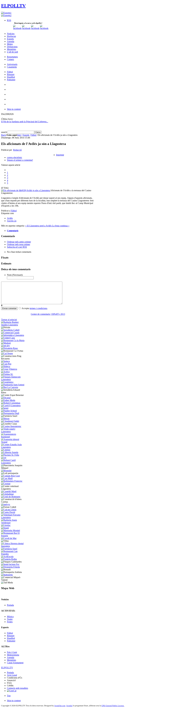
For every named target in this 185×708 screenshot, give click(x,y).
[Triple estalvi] (13, 431)
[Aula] (13, 447)
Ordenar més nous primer (18, 244)
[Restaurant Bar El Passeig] (13, 535)
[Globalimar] (7, 494)
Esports (26, 135)
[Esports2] (6, 15)
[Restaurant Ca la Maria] (12, 340)
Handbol (11, 638)
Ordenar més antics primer (19, 242)
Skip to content (14, 109)
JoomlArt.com (59, 706)
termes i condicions (38, 308)
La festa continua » (60, 225)
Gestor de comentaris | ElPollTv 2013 (48, 314)
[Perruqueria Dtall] (10, 413)
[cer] (3, 457)
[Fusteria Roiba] (9, 559)
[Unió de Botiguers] (10, 496)
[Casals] (10, 332)
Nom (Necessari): (15, 275)
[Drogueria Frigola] (10, 567)
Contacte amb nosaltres (17, 688)
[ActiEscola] (7, 556)
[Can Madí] (7, 478)
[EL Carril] (11, 405)
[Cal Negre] (7, 353)
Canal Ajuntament (15, 662)
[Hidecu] (5, 366)
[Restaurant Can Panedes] (13, 554)
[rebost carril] (13, 463)
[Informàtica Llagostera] (12, 335)
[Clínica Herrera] (13, 546)
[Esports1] (6, 13)
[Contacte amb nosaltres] (44, 28)
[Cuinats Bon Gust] (10, 476)
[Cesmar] (5, 483)
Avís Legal (12, 675)
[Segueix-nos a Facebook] (17, 28)
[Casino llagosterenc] (11, 426)
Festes (10, 621)
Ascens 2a (11, 221)
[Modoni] (6, 343)
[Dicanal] (6, 397)
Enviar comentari (9, 308)
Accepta (25, 308)
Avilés (10, 218)
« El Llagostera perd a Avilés (38, 225)
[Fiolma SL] (7, 374)
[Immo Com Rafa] (13, 379)
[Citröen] (5, 450)
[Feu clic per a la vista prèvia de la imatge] (25, 190)
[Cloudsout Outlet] (10, 421)
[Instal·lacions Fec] (10, 564)
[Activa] (5, 371)
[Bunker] (13, 325)
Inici (19, 135)
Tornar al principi (9, 319)
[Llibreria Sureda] (9, 452)
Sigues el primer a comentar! (20, 160)
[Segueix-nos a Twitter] (26, 28)
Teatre (10, 619)
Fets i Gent (12, 652)
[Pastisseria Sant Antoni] (12, 384)
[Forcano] (13, 517)
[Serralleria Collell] (10, 330)
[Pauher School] (9, 410)
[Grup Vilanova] (9, 369)
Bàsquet (10, 635)
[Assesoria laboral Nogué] (13, 442)
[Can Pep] (6, 364)
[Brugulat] (6, 470)
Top (9, 695)
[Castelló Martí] (8, 491)
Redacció (17, 150)
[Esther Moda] (8, 400)
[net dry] (5, 345)
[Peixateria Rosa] (9, 348)
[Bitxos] (5, 418)
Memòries (11, 660)
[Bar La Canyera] (9, 387)
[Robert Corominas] (10, 403)
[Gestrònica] (7, 382)
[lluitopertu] (7, 574)
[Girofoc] (6, 525)
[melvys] (5, 504)
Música (10, 616)
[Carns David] (8, 512)
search (4, 132)
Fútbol (33, 135)
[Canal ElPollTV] (35, 28)
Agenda (10, 657)
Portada (10, 605)
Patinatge (11, 641)
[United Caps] (8, 338)
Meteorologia (13, 655)
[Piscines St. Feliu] (10, 455)
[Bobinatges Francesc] (11, 481)
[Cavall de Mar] (8, 538)
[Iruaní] (5, 528)
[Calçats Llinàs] (8, 509)
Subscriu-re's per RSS (17, 247)
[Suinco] (5, 361)
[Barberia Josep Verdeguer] (13, 522)
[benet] (4, 408)
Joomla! (69, 706)
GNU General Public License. (112, 706)
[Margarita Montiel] (10, 530)
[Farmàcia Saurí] (9, 548)
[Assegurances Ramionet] (13, 437)
